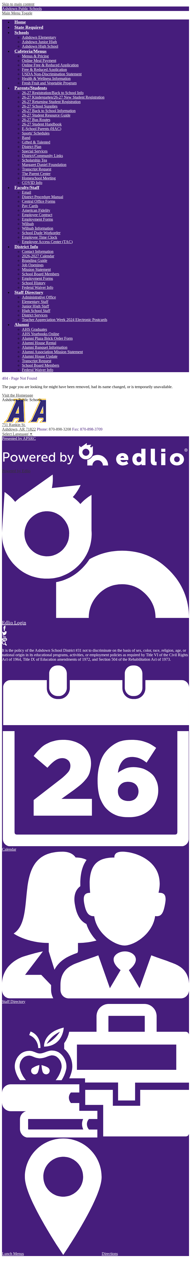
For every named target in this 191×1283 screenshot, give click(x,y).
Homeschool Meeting (39, 178)
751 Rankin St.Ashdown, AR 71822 (19, 427)
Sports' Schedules (35, 133)
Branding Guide (34, 260)
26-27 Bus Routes (36, 120)
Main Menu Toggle (17, 13)
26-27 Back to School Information (49, 111)
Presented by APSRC (19, 438)
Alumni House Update (39, 356)
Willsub (28, 224)
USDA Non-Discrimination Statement (52, 74)
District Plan (31, 147)
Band (26, 138)
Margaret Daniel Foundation (44, 164)
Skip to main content (18, 4)
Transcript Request (36, 169)
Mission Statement (36, 269)
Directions (110, 1254)
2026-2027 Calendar (38, 256)
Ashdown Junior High (39, 42)
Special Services (35, 151)
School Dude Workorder (41, 233)
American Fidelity (36, 210)
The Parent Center (36, 173)
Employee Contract (37, 215)
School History (34, 283)
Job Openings (33, 265)
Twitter (4, 633)
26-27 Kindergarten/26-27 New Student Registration (63, 97)
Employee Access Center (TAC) (47, 242)
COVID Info (32, 182)
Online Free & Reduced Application (50, 65)
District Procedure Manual (42, 197)
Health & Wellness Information (46, 78)
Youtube (4, 638)
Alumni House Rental (39, 343)
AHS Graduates (34, 329)
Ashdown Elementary (39, 37)
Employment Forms (37, 219)
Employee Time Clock (39, 237)
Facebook (4, 628)
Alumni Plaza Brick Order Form (47, 338)
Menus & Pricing (35, 56)
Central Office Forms (38, 201)
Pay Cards (30, 206)
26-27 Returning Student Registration (51, 102)
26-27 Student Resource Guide (46, 115)
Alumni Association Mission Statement (52, 352)
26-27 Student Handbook (42, 124)
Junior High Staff (35, 306)
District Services (35, 315)
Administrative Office (39, 297)
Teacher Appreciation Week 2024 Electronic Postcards (64, 320)
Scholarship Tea (34, 160)
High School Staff (36, 311)
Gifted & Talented (36, 142)
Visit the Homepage (17, 395)
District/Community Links (42, 156)
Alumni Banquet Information (44, 347)
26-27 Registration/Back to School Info (53, 93)
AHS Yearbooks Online (40, 334)
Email (26, 192)
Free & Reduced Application (44, 69)
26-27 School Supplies (39, 106)
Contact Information (37, 251)
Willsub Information (37, 228)
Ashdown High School (40, 46)
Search (4, 643)
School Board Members (40, 274)
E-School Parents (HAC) (41, 129)
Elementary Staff (35, 302)
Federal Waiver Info (37, 287)
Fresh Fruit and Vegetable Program (49, 83)
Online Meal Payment (39, 60)
